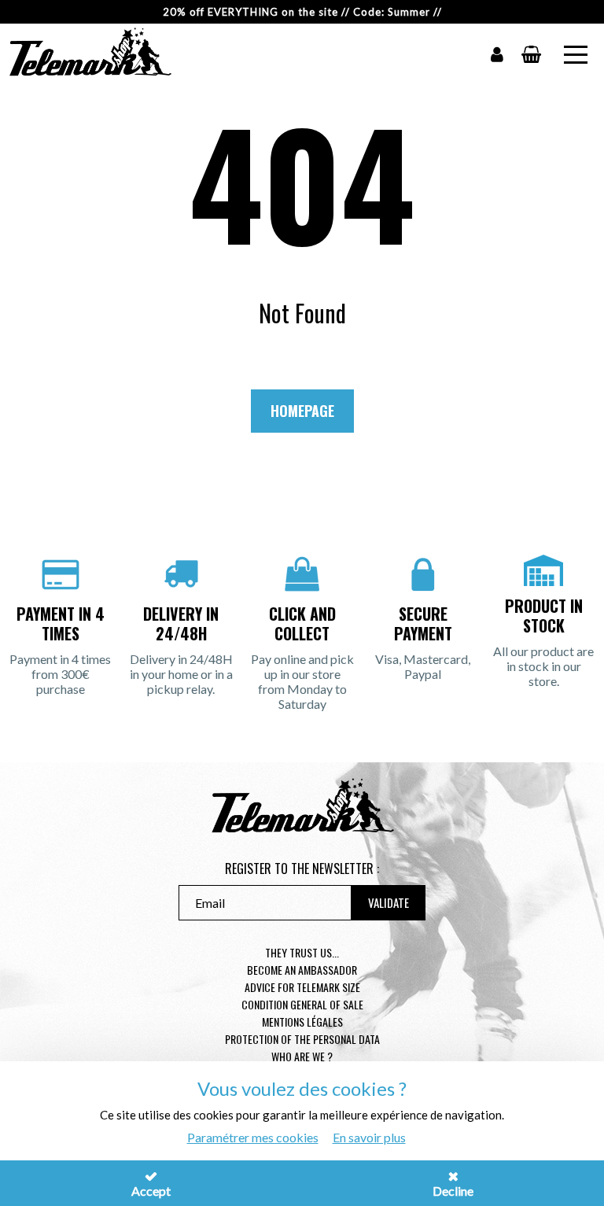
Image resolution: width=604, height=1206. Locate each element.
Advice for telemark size (302, 987)
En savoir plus (369, 1137)
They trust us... (302, 952)
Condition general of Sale (302, 1004)
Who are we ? (302, 1056)
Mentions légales (302, 1021)
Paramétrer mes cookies (253, 1137)
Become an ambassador (302, 969)
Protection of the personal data (302, 1039)
